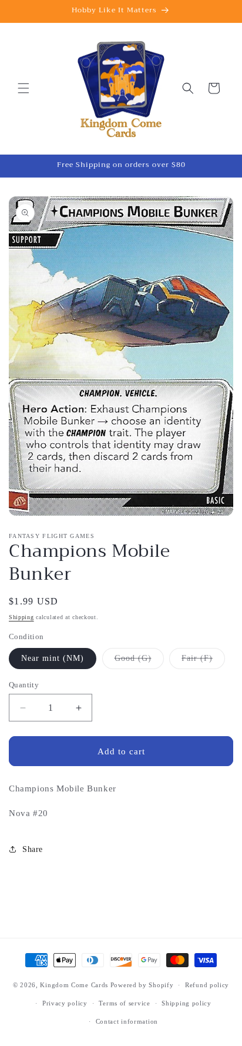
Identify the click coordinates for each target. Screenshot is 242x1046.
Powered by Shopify (142, 984)
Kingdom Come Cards (74, 984)
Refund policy (207, 984)
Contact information (127, 1021)
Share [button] (32, 849)
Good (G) (139, 661)
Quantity (24, 684)
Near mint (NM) (52, 658)
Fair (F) (203, 661)
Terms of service (124, 1003)
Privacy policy (65, 1003)
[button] (23, 88)
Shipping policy (186, 1003)
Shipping (21, 617)
